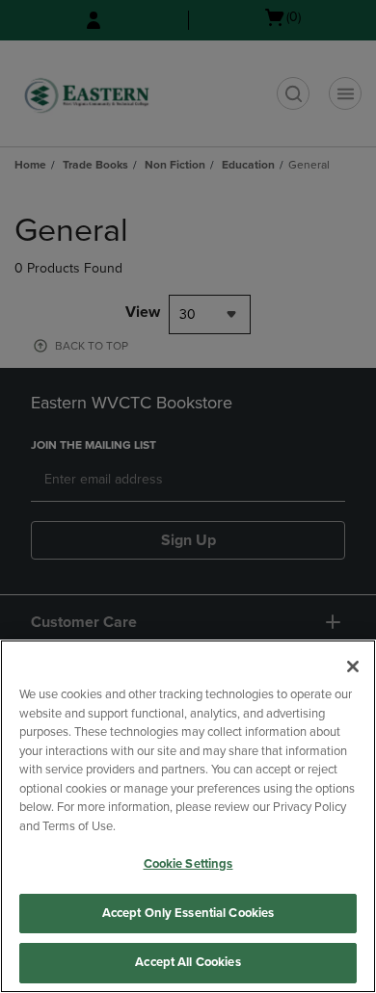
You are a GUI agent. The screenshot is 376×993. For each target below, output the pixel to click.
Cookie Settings (188, 864)
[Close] (353, 666)
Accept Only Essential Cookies (188, 913)
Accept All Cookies (187, 962)
